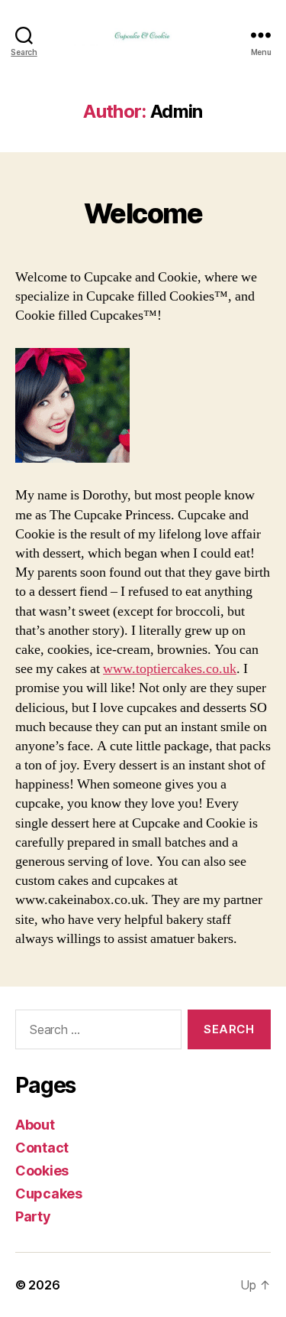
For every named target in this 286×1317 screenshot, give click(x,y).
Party (33, 1216)
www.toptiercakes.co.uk (169, 669)
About (35, 1125)
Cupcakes (48, 1193)
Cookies (42, 1171)
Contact (42, 1148)
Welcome (143, 213)
